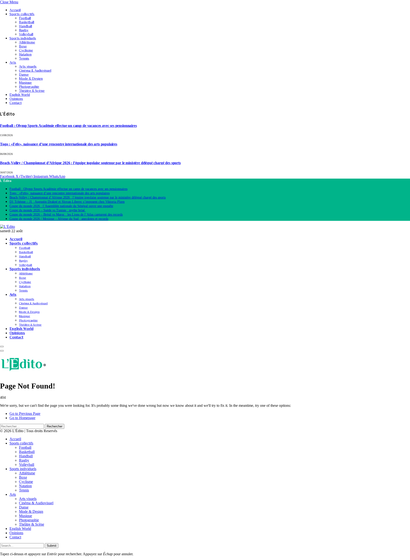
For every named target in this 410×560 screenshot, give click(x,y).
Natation (25, 54)
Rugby (23, 30)
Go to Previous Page (24, 414)
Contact (15, 103)
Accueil (15, 10)
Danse (24, 74)
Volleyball (26, 34)
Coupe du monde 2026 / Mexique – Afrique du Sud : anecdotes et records (58, 219)
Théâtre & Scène (32, 90)
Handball (25, 26)
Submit (51, 545)
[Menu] (2, 346)
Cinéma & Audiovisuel (35, 70)
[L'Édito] (7, 227)
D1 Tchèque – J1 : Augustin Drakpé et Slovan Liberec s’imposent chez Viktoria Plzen (67, 202)
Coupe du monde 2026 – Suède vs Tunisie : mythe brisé (47, 210)
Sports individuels (22, 38)
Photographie (29, 86)
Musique (25, 82)
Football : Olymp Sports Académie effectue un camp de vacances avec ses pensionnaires (68, 126)
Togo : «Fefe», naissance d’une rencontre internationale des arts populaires (58, 144)
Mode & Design (31, 78)
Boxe (23, 46)
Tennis (24, 58)
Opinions (16, 99)
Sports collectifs (21, 14)
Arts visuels (28, 66)
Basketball (26, 22)
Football (25, 18)
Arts (12, 62)
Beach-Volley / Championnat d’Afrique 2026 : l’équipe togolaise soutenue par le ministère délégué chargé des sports (90, 163)
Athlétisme (27, 42)
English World (19, 95)
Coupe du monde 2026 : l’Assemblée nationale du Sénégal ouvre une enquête (61, 206)
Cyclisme (26, 50)
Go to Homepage (22, 418)
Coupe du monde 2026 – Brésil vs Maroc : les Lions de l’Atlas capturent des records (66, 214)
